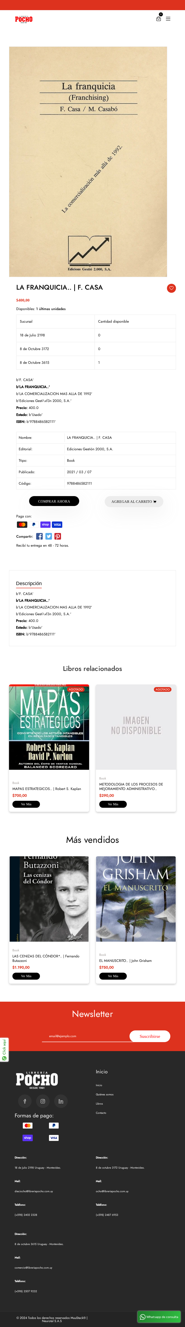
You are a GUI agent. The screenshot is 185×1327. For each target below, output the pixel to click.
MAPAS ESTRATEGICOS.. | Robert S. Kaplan (46, 788)
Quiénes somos (104, 1094)
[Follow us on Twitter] (48, 537)
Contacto (101, 1113)
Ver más (26, 804)
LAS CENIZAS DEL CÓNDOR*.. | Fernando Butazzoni (45, 958)
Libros (99, 1104)
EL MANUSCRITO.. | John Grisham (125, 960)
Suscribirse (150, 1036)
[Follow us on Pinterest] (57, 537)
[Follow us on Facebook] (39, 537)
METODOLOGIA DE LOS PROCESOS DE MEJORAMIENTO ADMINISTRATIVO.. (131, 786)
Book (71, 460)
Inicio (99, 1085)
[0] (158, 19)
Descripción (29, 583)
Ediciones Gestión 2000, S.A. (90, 449)
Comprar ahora (54, 501)
